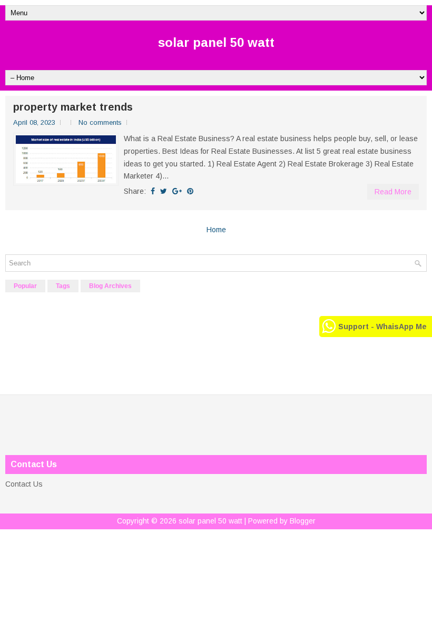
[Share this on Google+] (177, 191)
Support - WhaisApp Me (382, 326)
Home (216, 229)
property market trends (73, 107)
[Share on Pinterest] (190, 191)
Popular (25, 286)
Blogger (303, 521)
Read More (393, 191)
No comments (100, 122)
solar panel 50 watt (216, 42)
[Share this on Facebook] (153, 191)
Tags (63, 286)
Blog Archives (110, 286)
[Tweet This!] (164, 191)
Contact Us (24, 484)
